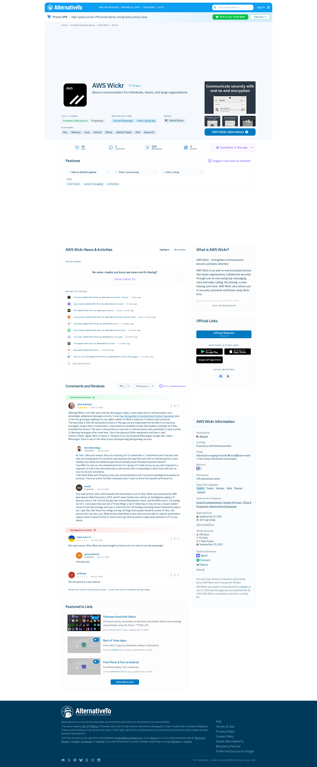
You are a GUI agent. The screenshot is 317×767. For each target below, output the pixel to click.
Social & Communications (209, 502)
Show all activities (81, 363)
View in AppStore (205, 524)
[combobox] (232, 7)
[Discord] (63, 760)
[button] (134, 85)
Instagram (86, 741)
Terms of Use (225, 726)
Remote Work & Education (223, 506)
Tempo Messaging (129, 356)
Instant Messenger (123, 120)
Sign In (261, 7)
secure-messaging (93, 183)
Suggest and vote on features (232, 161)
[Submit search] (215, 7)
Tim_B (113, 630)
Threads (75, 741)
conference (113, 183)
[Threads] (86, 760)
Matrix (204, 564)
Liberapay (175, 741)
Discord (154, 737)
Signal (118, 412)
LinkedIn (100, 741)
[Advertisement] (158, 53)
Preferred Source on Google (235, 751)
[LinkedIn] (98, 760)
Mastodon (199, 737)
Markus (94, 726)
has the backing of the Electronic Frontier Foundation (147, 416)
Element (205, 560)
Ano (116, 323)
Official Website (224, 334)
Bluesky (65, 741)
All (122, 386)
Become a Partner (228, 746)
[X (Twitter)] (69, 760)
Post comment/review (174, 386)
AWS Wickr (93, 297)
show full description (224, 305)
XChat (112, 343)
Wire (126, 412)
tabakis (244, 586)
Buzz (111, 310)
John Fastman (84, 404)
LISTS (161, 7)
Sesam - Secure (121, 297)
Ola (84, 726)
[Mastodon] (75, 760)
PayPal (188, 741)
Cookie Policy (225, 736)
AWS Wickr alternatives (228, 132)
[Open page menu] (268, 7)
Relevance (143, 386)
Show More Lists (125, 682)
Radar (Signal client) (126, 317)
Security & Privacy (232, 502)
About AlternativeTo (230, 741)
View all (200, 569)
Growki (120, 304)
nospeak (118, 337)
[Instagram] (92, 760)
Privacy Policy (225, 731)
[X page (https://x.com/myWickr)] (228, 376)
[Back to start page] (69, 7)
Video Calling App (146, 120)
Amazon (204, 436)
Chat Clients (73, 183)
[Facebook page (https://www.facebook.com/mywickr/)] (221, 376)
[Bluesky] (81, 760)
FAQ (219, 721)
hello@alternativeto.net (129, 737)
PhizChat (121, 330)
